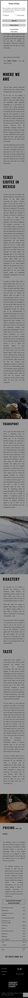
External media (20, 15)
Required (6, 15)
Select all (14, 21)
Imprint (15, 31)
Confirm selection (14, 25)
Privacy (12, 31)
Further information (14, 29)
